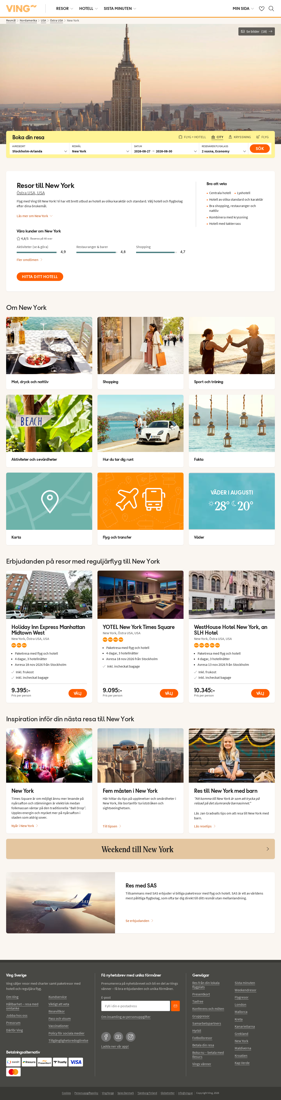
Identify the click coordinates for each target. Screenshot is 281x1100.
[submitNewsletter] (175, 1006)
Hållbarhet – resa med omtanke (22, 1006)
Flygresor (242, 997)
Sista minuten (245, 982)
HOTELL (86, 8)
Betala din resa (203, 1045)
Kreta (239, 1019)
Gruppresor (201, 1016)
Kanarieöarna (245, 1026)
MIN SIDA (241, 8)
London (240, 1004)
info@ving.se (185, 1093)
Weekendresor (245, 990)
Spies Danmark (125, 1093)
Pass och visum (60, 1018)
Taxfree (197, 1001)
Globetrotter (168, 1093)
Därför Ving (14, 1030)
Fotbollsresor (202, 1038)
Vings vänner (201, 1064)
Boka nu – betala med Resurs (208, 1054)
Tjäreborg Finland (147, 1093)
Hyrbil (196, 1030)
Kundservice (58, 997)
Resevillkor (57, 1011)
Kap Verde (242, 1063)
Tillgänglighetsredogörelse (68, 1040)
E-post (106, 997)
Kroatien (241, 1055)
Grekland (241, 1033)
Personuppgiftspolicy (86, 1093)
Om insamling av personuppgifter (126, 1016)
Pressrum (13, 1022)
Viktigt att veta (59, 1004)
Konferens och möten (208, 1008)
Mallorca (241, 1011)
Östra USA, (27, 192)
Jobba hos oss (16, 1015)
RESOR (62, 8)
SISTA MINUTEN (118, 8)
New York (241, 1041)
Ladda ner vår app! (115, 1046)
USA (41, 192)
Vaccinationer (59, 1025)
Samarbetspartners (206, 1023)
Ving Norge (108, 1093)
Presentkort (201, 994)
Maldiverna (243, 1048)
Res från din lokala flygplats (206, 984)
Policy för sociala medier (67, 1033)
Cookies (66, 1093)
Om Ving (12, 997)
